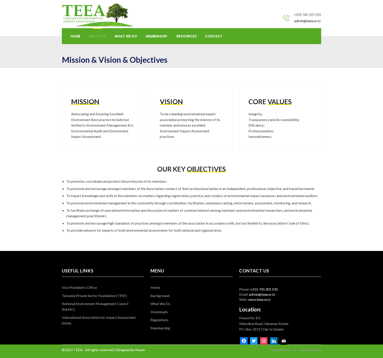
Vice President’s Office (79, 287)
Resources (186, 36)
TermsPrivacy (280, 350)
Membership (157, 36)
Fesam (140, 350)
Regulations (159, 320)
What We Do (126, 36)
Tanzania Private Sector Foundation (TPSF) (94, 295)
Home (75, 36)
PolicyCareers (310, 350)
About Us (97, 36)
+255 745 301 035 (307, 15)
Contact (214, 36)
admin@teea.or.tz (307, 21)
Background (159, 295)
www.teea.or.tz (259, 299)
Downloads (159, 312)
